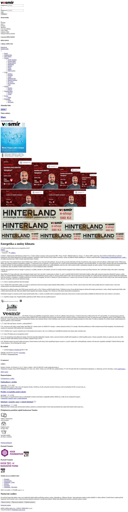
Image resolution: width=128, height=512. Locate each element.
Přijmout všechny (5, 502)
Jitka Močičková (5, 405)
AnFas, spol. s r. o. (10, 508)
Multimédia (11, 64)
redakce (3, 249)
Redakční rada (12, 78)
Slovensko (10, 102)
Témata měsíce (12, 63)
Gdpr (9, 85)
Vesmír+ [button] (6, 86)
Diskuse (10, 89)
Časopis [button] (6, 58)
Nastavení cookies (6, 505)
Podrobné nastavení (30, 502)
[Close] (1, 21)
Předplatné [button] (7, 99)
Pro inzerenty (11, 83)
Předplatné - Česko (9, 482)
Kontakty (10, 75)
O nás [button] (5, 72)
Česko (9, 100)
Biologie (10, 92)
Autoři (9, 77)
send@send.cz (121, 369)
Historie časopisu (12, 80)
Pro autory (10, 81)
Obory (9, 67)
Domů (6, 53)
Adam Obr (4, 385)
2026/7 (4, 109)
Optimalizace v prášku (9, 382)
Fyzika (9, 94)
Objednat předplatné (6, 443)
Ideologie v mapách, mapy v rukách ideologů (17, 402)
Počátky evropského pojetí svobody (13, 392)
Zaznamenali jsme (13, 354)
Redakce (10, 74)
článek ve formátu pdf (15, 349)
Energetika (22, 352)
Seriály (9, 69)
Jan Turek (3, 395)
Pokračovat (4, 47)
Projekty (10, 88)
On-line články (12, 61)
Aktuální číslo (8, 55)
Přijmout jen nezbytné (17, 502)
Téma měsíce (7, 56)
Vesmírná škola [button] (8, 91)
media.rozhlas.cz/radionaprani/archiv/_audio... (113, 257)
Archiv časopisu (12, 59)
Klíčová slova (11, 70)
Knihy (9, 97)
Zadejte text (4, 5)
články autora (4, 372)
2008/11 (13, 253)
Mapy (3, 117)
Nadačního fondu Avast (18, 510)
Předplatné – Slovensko (10, 487)
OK (2, 12)
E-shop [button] (6, 96)
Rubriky (10, 66)
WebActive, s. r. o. (27, 508)
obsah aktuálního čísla (8, 121)
